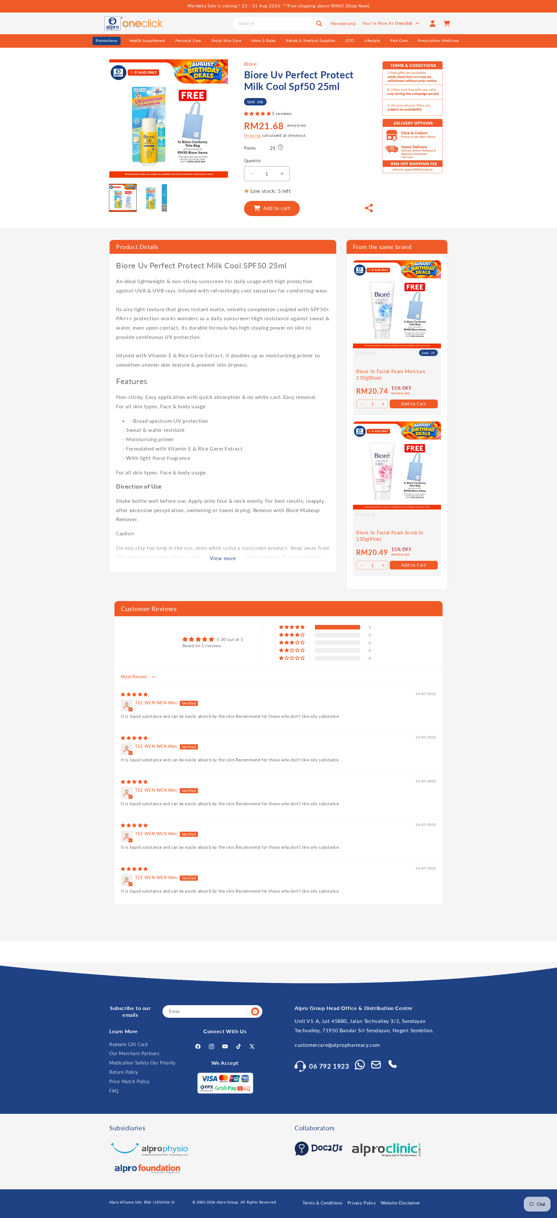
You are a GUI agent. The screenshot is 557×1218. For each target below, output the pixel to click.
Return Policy (123, 1072)
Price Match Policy (129, 1081)
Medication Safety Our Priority (142, 1062)
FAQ (114, 1091)
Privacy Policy (361, 1202)
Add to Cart (413, 403)
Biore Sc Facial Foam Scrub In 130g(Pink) (389, 536)
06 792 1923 (329, 1066)
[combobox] (279, 23)
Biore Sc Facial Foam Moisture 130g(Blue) (390, 374)
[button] (258, 113)
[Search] (319, 23)
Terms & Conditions (323, 1202)
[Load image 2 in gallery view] (153, 197)
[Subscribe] (255, 1011)
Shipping (252, 135)
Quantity (252, 160)
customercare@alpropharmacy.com (337, 1045)
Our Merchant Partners (134, 1053)
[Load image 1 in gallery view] (122, 197)
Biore (250, 64)
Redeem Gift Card (128, 1044)
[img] (134, 694)
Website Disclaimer (400, 1202)
